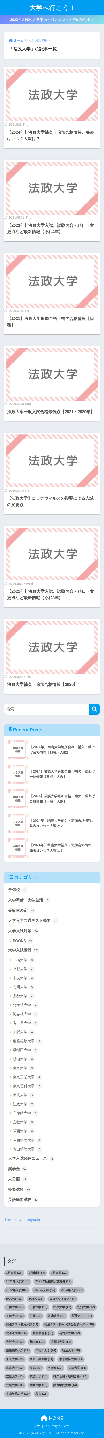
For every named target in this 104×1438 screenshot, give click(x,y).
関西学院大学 (26, 1140)
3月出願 (59, 1272)
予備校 (16, 890)
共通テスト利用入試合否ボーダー (69, 1324)
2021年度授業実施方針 (53, 1281)
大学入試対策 (23, 931)
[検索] (94, 709)
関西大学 (23, 1131)
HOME (55, 1418)
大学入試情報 (23, 950)
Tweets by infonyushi (22, 1219)
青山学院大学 (27, 1149)
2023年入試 (44, 1290)
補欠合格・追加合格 (70, 1376)
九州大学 (23, 987)
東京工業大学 (26, 1077)
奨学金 (17, 1169)
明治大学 (23, 1059)
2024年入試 (72, 1290)
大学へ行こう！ (53, 7)
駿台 (41, 1393)
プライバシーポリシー (51, 1426)
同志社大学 (25, 1014)
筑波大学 (38, 1376)
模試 (36, 1367)
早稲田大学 (25, 1050)
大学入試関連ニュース (30, 1158)
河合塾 (55, 1367)
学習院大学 (61, 1341)
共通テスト (81, 1315)
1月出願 (14, 1272)
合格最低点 (43, 1333)
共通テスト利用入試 (22, 1324)
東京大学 (23, 1068)
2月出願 (37, 1272)
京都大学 (23, 996)
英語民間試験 (22, 1199)
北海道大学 (25, 1005)
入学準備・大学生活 (28, 900)
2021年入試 (17, 1281)
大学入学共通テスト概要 (32, 920)
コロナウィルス (62, 1298)
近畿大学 (15, 1385)
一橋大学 (23, 960)
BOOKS (22, 941)
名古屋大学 (25, 1023)
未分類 (17, 1179)
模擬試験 (19, 1189)
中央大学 (23, 978)
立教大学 (23, 1122)
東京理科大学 (26, 1086)
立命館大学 (25, 1113)
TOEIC (36, 1298)
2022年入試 (17, 1290)
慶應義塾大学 (26, 1041)
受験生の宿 (21, 910)
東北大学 (23, 1095)
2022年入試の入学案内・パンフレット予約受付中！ (52, 20)
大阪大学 (23, 1032)
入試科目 (56, 1315)
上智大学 (23, 969)
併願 (36, 1315)
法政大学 (23, 1104)
